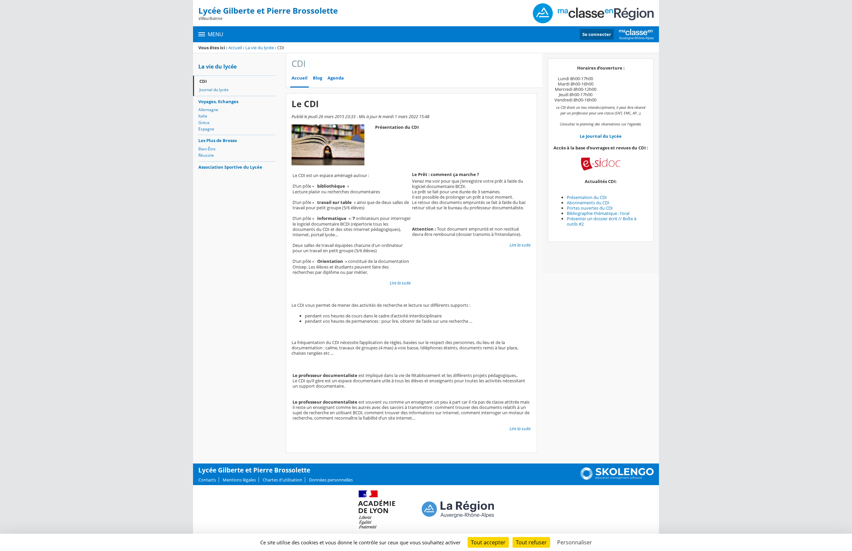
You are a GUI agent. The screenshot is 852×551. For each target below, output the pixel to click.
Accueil (235, 48)
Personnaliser (574, 542)
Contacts (207, 479)
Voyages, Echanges (218, 101)
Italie (202, 116)
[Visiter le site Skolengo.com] (617, 478)
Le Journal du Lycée (601, 136)
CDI (203, 81)
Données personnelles (331, 479)
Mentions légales (239, 479)
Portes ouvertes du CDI (590, 208)
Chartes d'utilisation (282, 479)
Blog (317, 78)
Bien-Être (207, 149)
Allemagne (208, 109)
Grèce (204, 122)
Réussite (206, 155)
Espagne (206, 129)
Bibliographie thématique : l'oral (598, 213)
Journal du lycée (214, 89)
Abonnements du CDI (588, 203)
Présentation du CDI (587, 197)
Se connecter (596, 34)
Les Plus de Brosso (217, 140)
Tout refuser (531, 542)
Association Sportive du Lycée (230, 167)
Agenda (335, 78)
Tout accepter (488, 542)
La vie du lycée (259, 48)
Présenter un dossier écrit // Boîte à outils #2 (601, 221)
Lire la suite (400, 283)
